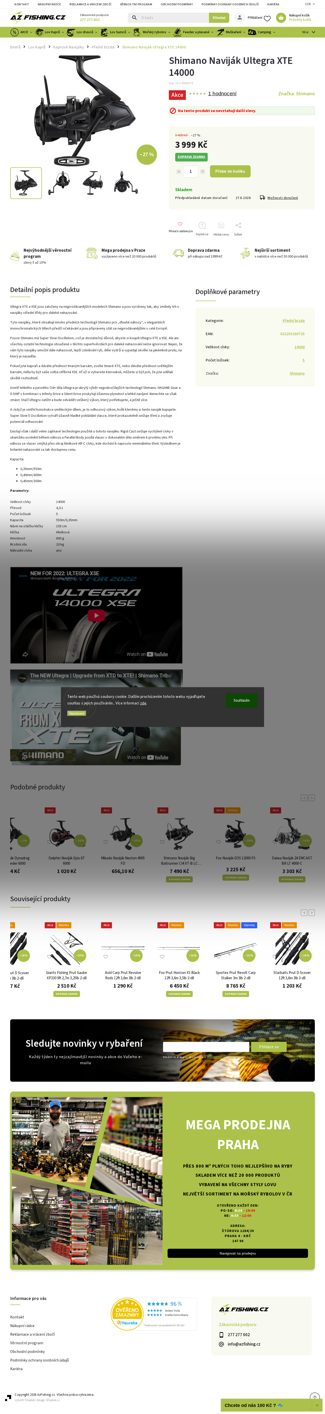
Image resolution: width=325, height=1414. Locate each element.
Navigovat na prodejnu (238, 1253)
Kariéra (273, 4)
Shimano (297, 373)
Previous (305, 798)
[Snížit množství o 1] (178, 171)
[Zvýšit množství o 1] (202, 171)
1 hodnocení (222, 93)
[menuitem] (22, 32)
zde (143, 703)
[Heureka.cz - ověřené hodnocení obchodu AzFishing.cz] (161, 1315)
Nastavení (76, 713)
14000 (300, 347)
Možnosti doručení (283, 198)
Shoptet (30, 1400)
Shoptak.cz (53, 1400)
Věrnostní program (136, 4)
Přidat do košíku (230, 171)
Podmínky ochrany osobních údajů (230, 4)
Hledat (219, 17)
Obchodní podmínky (177, 4)
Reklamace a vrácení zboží (90, 4)
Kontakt (21, 4)
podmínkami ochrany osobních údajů (229, 1057)
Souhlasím (242, 700)
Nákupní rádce (49, 4)
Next (312, 798)
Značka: (296, 93)
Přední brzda (294, 320)
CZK (308, 4)
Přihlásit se (269, 1047)
